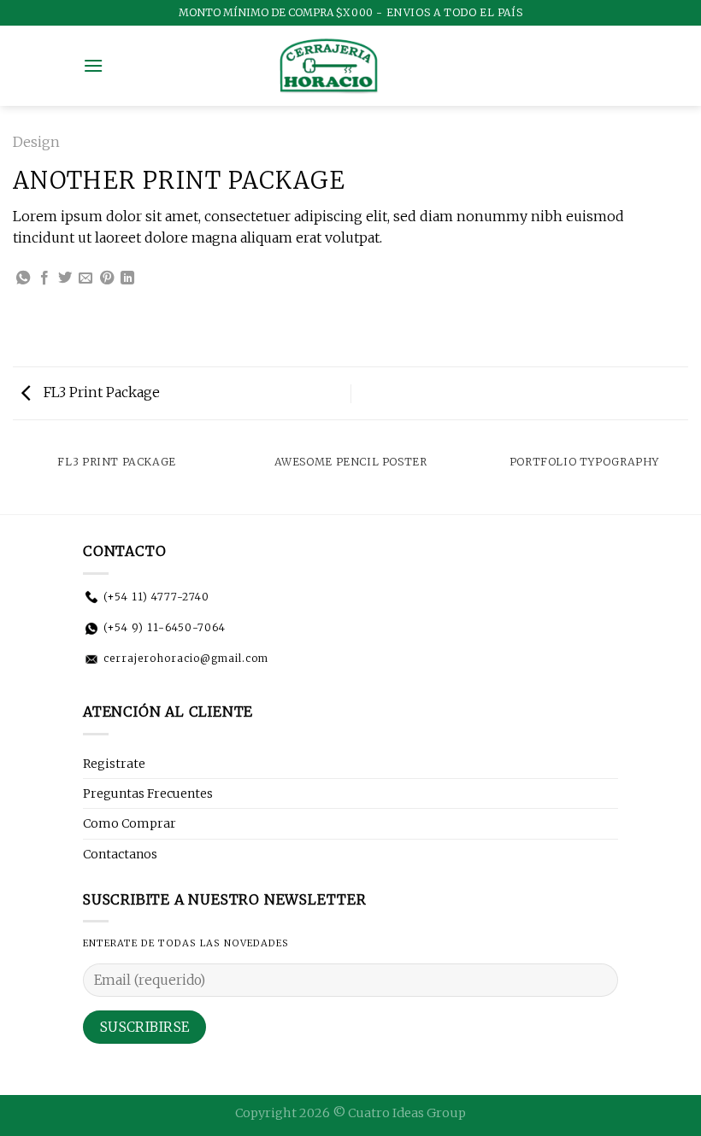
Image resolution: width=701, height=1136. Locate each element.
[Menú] (93, 65)
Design (36, 141)
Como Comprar (129, 823)
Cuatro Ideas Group (407, 1113)
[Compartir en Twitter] (65, 278)
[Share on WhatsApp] (23, 278)
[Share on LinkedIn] (127, 278)
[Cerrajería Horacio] (328, 66)
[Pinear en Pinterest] (107, 278)
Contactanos (120, 854)
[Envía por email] (85, 278)
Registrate (114, 763)
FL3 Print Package (100, 392)
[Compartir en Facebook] (44, 278)
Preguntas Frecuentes (148, 793)
